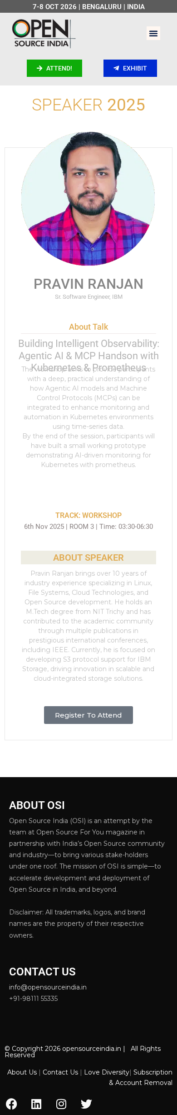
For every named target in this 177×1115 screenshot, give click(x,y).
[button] (153, 33)
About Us (22, 1072)
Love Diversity (106, 1072)
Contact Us (60, 1072)
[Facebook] (11, 1103)
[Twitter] (86, 1103)
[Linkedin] (36, 1103)
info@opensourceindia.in (48, 987)
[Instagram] (61, 1103)
